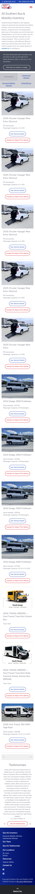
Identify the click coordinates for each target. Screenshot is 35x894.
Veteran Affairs (8, 862)
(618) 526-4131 (10, 2)
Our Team (7, 841)
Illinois (5, 856)
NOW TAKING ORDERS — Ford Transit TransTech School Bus (17, 616)
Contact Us (7, 865)
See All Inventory (10, 833)
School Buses (26, 83)
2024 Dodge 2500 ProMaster (17, 401)
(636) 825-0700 (28, 2)
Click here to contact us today (17, 67)
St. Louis (6, 853)
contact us (5, 48)
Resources (7, 859)
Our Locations (8, 850)
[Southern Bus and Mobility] (6, 6)
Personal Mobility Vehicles (8, 84)
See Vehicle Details (17, 134)
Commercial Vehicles (26, 76)
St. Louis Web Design (24, 882)
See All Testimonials (17, 824)
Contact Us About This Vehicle (17, 140)
